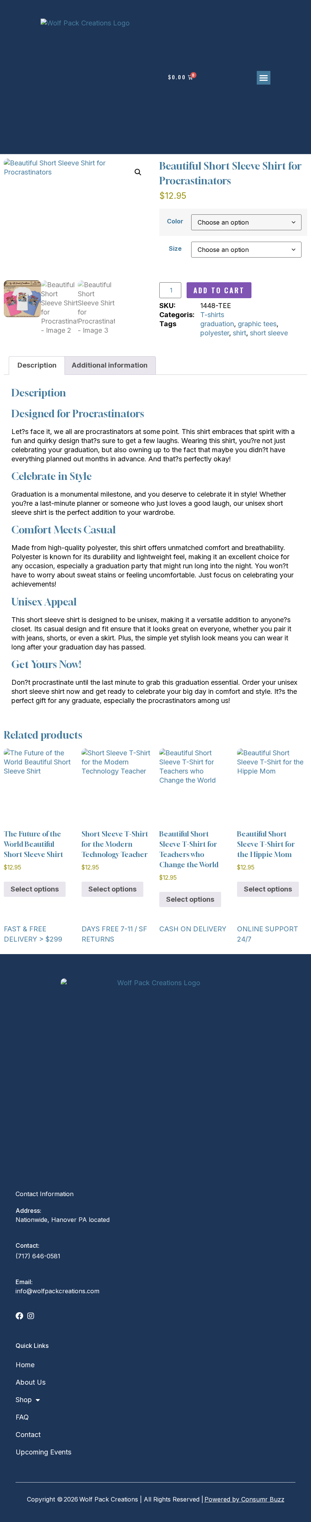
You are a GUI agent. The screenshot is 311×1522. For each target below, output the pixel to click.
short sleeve (269, 333)
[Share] (242, 8)
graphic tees (257, 324)
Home (25, 1365)
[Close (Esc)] (276, 8)
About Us (31, 1382)
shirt (239, 333)
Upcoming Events (43, 1452)
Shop (24, 1400)
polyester (214, 333)
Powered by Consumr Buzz (244, 1499)
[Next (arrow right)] (293, 761)
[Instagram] (31, 1316)
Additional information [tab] (110, 365)
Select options (35, 889)
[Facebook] (19, 1316)
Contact (28, 1435)
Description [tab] (37, 365)
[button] (263, 78)
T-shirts (212, 315)
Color (175, 221)
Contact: (27, 1245)
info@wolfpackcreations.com (57, 1291)
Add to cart (219, 290)
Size (175, 248)
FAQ (22, 1417)
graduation (217, 324)
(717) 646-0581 (38, 1256)
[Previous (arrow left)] (17, 761)
